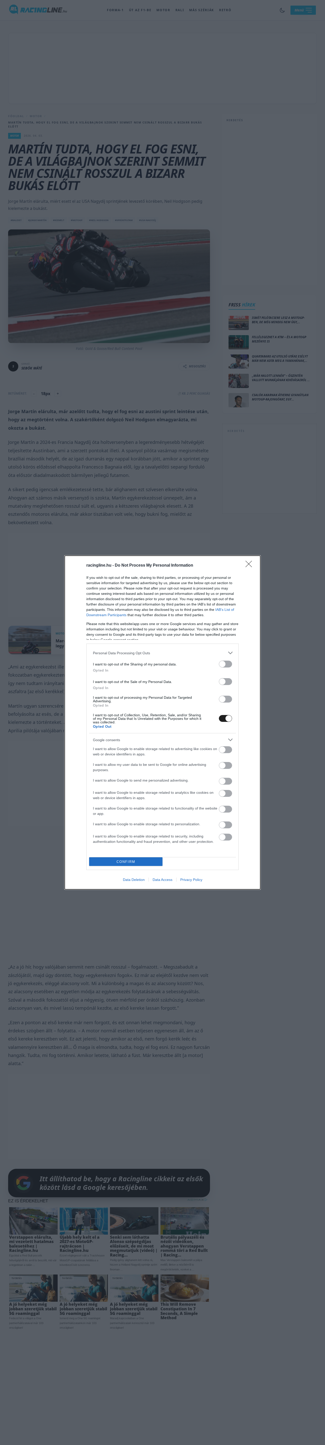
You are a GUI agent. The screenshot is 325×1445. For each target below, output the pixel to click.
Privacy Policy (191, 880)
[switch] (225, 664)
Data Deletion (134, 880)
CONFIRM (126, 862)
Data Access (162, 880)
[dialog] (162, 722)
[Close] (250, 565)
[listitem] (162, 653)
